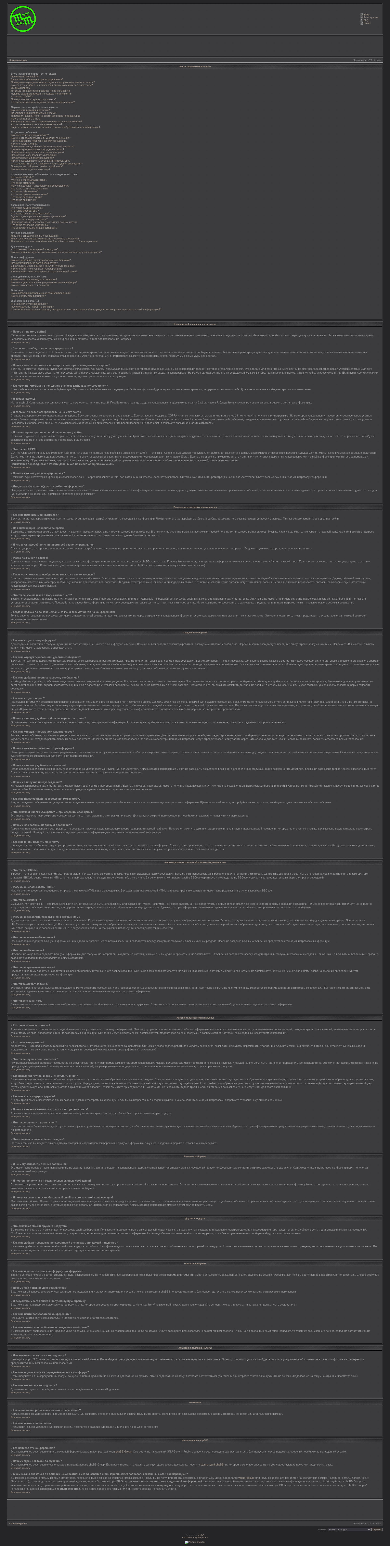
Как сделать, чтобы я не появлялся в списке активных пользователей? (52, 85)
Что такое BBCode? (22, 177)
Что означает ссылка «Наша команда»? (34, 227)
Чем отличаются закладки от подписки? (34, 279)
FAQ (366, 20)
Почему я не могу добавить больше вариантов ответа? (43, 146)
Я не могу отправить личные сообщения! (34, 235)
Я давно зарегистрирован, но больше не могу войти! (41, 93)
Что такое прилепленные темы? (30, 194)
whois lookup (246, 1477)
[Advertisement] (195, 46)
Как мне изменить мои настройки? (31, 110)
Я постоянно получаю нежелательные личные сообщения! (45, 238)
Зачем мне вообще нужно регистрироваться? (37, 79)
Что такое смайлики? (23, 183)
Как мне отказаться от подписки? (30, 285)
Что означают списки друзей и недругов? (34, 249)
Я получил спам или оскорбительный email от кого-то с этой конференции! (54, 241)
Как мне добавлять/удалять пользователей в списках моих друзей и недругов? (56, 252)
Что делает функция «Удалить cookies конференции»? (43, 102)
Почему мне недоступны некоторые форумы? (37, 152)
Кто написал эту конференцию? (29, 303)
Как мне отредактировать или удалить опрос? (37, 149)
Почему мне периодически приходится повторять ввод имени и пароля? (53, 82)
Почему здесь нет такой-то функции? (32, 306)
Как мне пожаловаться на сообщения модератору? (40, 160)
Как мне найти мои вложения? (28, 296)
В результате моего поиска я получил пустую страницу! (43, 265)
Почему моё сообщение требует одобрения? (37, 166)
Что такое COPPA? (22, 96)
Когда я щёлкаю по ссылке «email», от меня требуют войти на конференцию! (55, 127)
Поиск (367, 23)
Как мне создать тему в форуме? (30, 135)
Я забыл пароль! (20, 88)
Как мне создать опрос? (25, 143)
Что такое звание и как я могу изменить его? (36, 124)
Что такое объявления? (25, 191)
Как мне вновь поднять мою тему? (30, 169)
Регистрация (371, 17)
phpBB (201, 1535)
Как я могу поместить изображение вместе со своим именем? (46, 121)
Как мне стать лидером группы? (29, 219)
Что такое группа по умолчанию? (30, 225)
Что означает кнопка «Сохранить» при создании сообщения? (47, 163)
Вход (366, 14)
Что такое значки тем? (24, 200)
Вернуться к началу (20, 342)
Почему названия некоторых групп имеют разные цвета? (44, 222)
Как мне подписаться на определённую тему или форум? (44, 282)
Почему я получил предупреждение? (32, 158)
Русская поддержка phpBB (195, 1537)
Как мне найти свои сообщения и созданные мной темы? (44, 271)
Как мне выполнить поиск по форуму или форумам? (41, 260)
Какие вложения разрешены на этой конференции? (41, 293)
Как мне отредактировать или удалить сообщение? (40, 138)
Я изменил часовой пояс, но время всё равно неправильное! (46, 115)
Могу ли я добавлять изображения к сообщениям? (40, 185)
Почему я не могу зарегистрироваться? (33, 99)
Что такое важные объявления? (29, 188)
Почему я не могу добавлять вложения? (34, 155)
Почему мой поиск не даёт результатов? (34, 263)
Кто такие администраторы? (27, 208)
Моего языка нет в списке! (26, 118)
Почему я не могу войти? (25, 76)
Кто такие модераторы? (25, 210)
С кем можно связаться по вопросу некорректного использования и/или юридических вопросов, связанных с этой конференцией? (86, 309)
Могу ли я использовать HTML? (29, 180)
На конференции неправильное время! (33, 113)
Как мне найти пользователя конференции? (36, 268)
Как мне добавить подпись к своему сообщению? (39, 140)
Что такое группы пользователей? (31, 213)
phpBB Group (123, 1451)
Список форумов (18, 60)
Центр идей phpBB (212, 1464)
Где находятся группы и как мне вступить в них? (38, 216)
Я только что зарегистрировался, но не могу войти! (40, 90)
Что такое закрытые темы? (26, 197)
